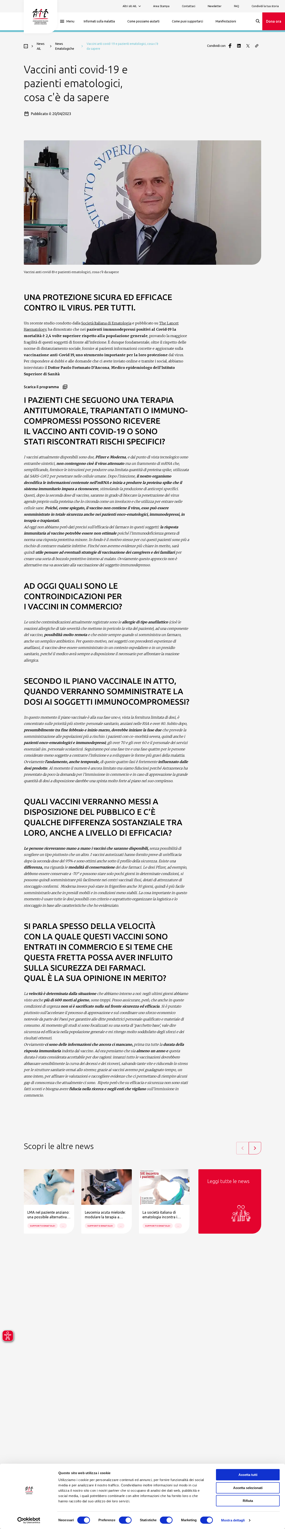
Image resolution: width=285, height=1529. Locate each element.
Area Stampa (161, 6)
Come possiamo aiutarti (143, 21)
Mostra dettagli (233, 1520)
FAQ (236, 6)
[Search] (258, 21)
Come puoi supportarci (187, 21)
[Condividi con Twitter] (247, 45)
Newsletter (215, 6)
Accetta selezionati (248, 1488)
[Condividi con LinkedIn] (238, 45)
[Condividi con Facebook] (230, 45)
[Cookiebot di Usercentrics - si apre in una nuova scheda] (28, 1520)
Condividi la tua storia (265, 6)
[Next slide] (255, 1148)
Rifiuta (248, 1501)
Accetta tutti (247, 1475)
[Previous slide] (242, 1148)
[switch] (125, 1520)
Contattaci (188, 6)
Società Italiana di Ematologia (106, 323)
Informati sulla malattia (99, 21)
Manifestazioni (226, 21)
